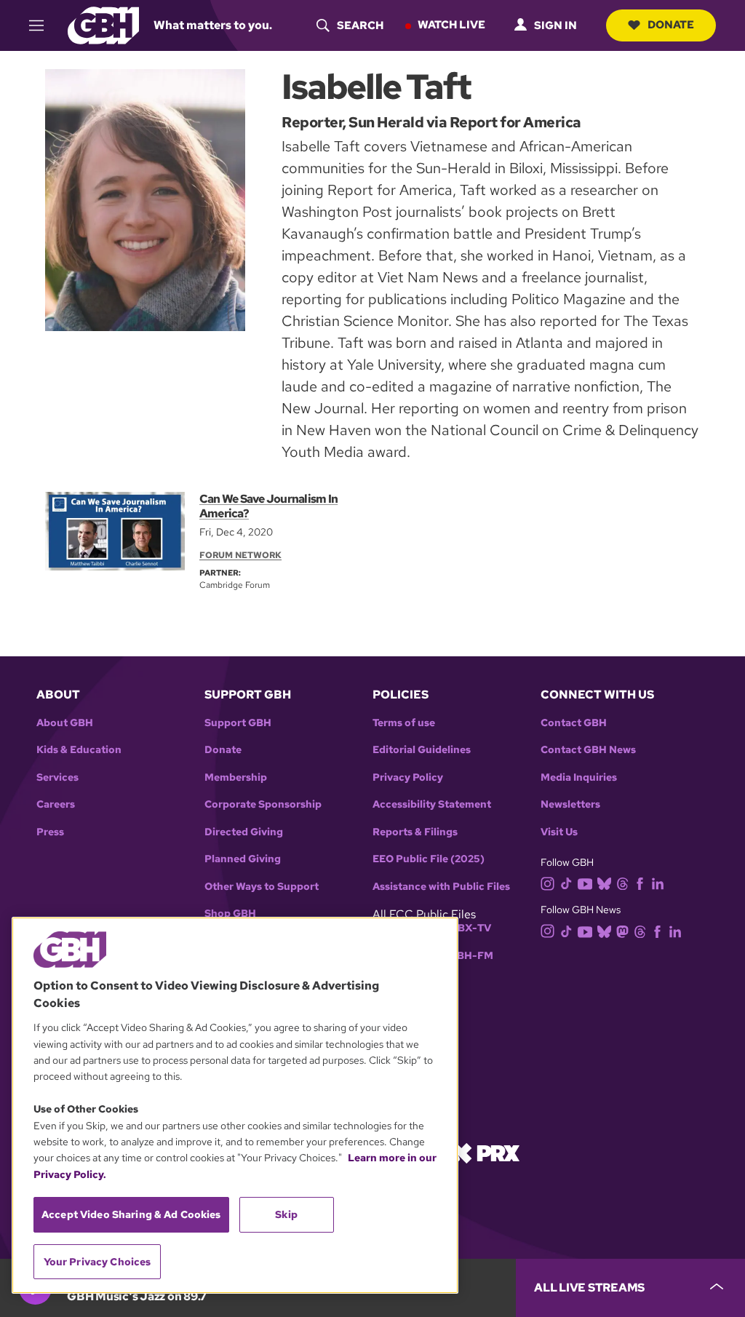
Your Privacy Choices (97, 1261)
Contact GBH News (588, 750)
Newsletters (570, 804)
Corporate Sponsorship (263, 804)
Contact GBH (574, 723)
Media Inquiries (579, 777)
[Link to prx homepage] (485, 1152)
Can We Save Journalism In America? (268, 506)
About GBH (64, 723)
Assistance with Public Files (441, 886)
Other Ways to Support (261, 886)
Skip (286, 1214)
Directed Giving (243, 832)
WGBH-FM (466, 956)
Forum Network (240, 555)
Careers (55, 804)
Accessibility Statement (431, 804)
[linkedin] (657, 883)
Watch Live (451, 24)
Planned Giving (242, 859)
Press (50, 832)
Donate (671, 24)
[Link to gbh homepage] (103, 24)
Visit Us (559, 832)
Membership (235, 777)
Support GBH (237, 723)
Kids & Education (78, 750)
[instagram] (548, 882)
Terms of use (403, 723)
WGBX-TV (465, 928)
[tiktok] (566, 883)
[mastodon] (622, 930)
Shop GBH (230, 913)
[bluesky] (604, 883)
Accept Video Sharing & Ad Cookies (131, 1214)
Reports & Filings (415, 832)
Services (57, 777)
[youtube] (585, 882)
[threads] (622, 883)
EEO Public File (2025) (428, 859)
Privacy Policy (407, 777)
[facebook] (640, 883)
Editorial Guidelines (421, 750)
